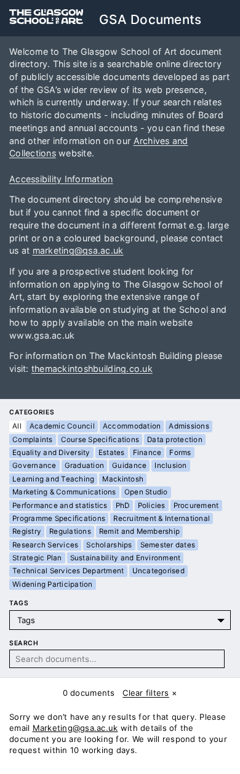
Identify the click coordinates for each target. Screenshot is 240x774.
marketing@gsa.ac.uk (78, 250)
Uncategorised (158, 570)
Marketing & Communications (64, 492)
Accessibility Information (61, 179)
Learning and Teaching (53, 479)
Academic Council (62, 426)
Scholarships (109, 545)
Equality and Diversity (51, 452)
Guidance (129, 465)
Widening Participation (52, 584)
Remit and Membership (139, 531)
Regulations (70, 531)
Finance (147, 452)
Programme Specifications (58, 518)
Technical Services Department (68, 570)
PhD (123, 505)
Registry (26, 531)
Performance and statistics (60, 505)
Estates (111, 452)
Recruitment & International (161, 518)
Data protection (174, 439)
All (17, 426)
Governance (34, 465)
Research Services (45, 545)
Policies (152, 505)
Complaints (32, 439)
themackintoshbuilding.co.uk (92, 368)
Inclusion (170, 465)
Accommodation (132, 426)
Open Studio (146, 492)
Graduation (85, 465)
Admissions (189, 426)
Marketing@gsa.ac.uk (75, 728)
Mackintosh (122, 479)
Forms (180, 452)
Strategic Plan (37, 558)
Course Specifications (100, 439)
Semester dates (168, 545)
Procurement (196, 505)
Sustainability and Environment (125, 558)
